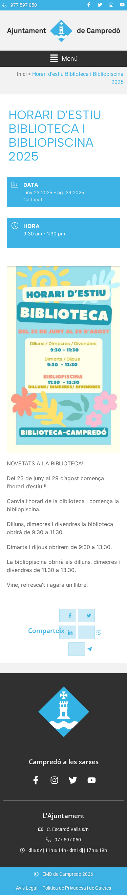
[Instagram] (111, 4)
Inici (22, 74)
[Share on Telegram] (76, 649)
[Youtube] (122, 4)
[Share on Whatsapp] (86, 632)
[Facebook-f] (88, 4)
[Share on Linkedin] (67, 632)
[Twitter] (100, 4)
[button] (63, 58)
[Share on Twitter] (86, 615)
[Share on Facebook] (67, 615)
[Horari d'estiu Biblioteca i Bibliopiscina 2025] (63, 359)
